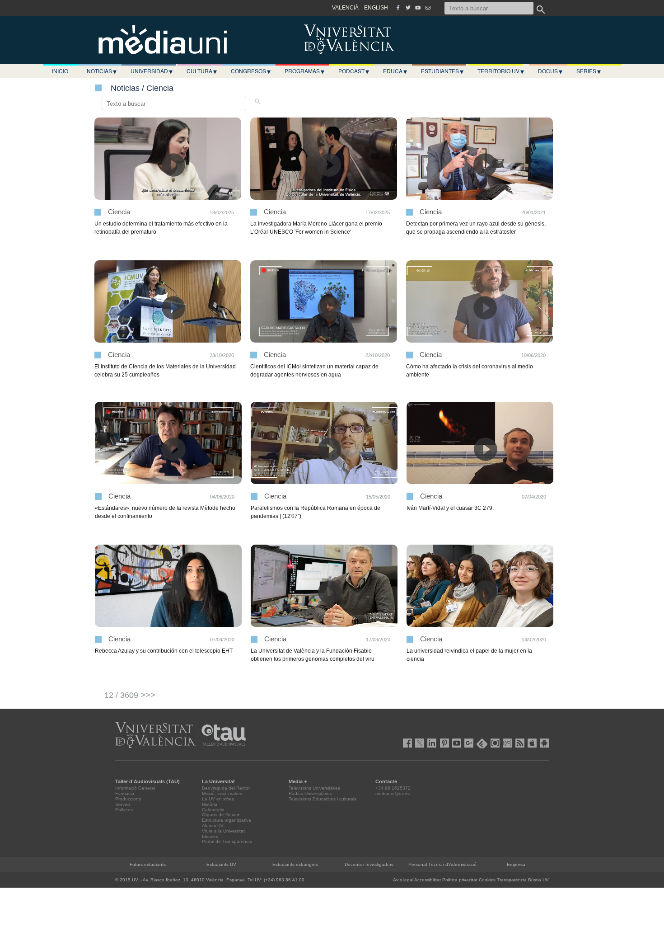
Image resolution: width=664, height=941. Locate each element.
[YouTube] (418, 8)
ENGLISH (376, 8)
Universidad (152, 71)
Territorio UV (500, 71)
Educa (395, 71)
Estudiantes (442, 71)
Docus (550, 71)
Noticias (102, 71)
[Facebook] (398, 8)
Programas (304, 71)
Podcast (353, 71)
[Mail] (428, 8)
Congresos (251, 71)
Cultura (202, 71)
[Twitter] (408, 8)
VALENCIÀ (345, 8)
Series (588, 71)
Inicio (60, 71)
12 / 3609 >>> (129, 695)
